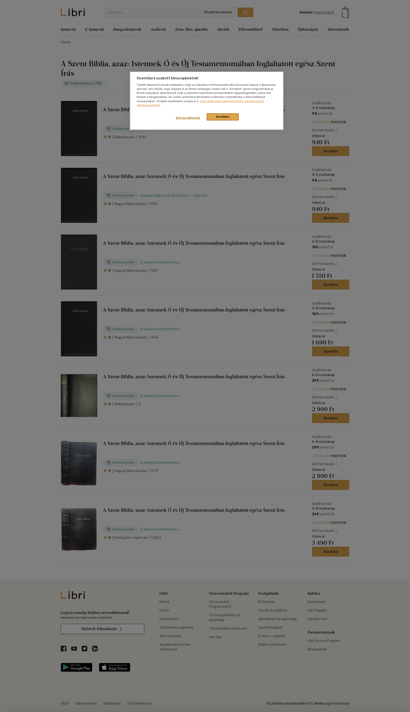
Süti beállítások (188, 117)
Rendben (222, 116)
